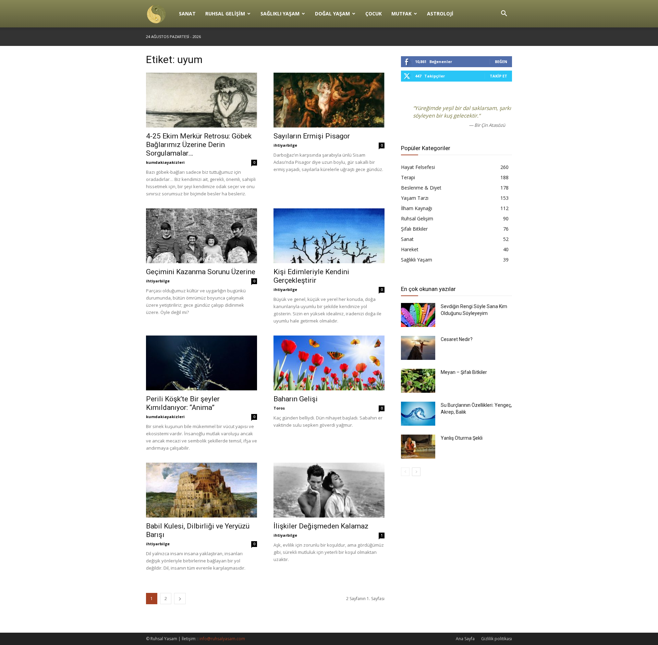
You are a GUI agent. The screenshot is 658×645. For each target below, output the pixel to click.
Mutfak (401, 13)
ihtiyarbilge (285, 145)
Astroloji (440, 13)
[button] (504, 14)
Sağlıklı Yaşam (280, 13)
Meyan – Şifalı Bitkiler (464, 372)
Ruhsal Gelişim (225, 13)
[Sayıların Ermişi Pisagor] (329, 100)
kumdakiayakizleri (165, 162)
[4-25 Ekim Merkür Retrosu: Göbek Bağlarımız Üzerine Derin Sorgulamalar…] (201, 100)
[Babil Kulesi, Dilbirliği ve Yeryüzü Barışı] (201, 490)
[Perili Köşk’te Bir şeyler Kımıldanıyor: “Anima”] (201, 363)
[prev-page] (405, 471)
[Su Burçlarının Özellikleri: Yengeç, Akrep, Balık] (418, 414)
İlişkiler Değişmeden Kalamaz (320, 526)
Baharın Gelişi (295, 399)
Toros (279, 408)
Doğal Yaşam (332, 13)
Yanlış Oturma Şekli (462, 438)
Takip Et (498, 75)
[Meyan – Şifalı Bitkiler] (418, 381)
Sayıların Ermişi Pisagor (311, 136)
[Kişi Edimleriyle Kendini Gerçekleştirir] (329, 235)
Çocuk (373, 13)
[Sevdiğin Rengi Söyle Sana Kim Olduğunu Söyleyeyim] (418, 315)
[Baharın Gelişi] (329, 363)
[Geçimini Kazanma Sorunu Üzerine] (201, 235)
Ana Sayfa (465, 639)
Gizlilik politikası (496, 639)
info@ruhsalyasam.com (222, 639)
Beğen (501, 61)
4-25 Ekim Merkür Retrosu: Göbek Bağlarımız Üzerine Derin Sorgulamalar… (199, 144)
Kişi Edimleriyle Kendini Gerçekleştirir (311, 276)
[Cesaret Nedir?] (418, 348)
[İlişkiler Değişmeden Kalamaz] (329, 490)
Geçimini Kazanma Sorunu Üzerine (200, 272)
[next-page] (180, 598)
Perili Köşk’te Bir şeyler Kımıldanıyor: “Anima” (183, 403)
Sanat (187, 13)
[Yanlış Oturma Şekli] (418, 447)
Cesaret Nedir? (457, 339)
